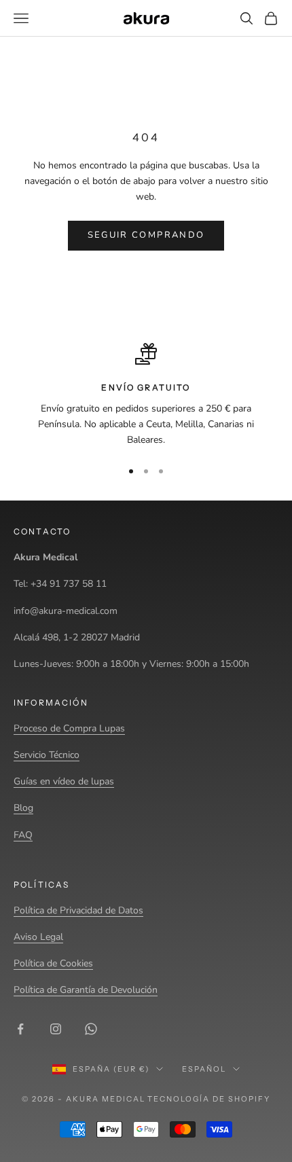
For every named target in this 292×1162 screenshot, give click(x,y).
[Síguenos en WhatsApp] (91, 1029)
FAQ (23, 835)
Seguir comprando (146, 235)
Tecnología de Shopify (208, 1099)
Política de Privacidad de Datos (78, 910)
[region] (146, 395)
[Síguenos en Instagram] (55, 1029)
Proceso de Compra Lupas (69, 728)
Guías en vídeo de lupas (64, 781)
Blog (23, 807)
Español (204, 1069)
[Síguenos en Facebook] (20, 1029)
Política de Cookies (53, 963)
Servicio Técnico (46, 754)
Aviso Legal (38, 936)
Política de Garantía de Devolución (86, 989)
